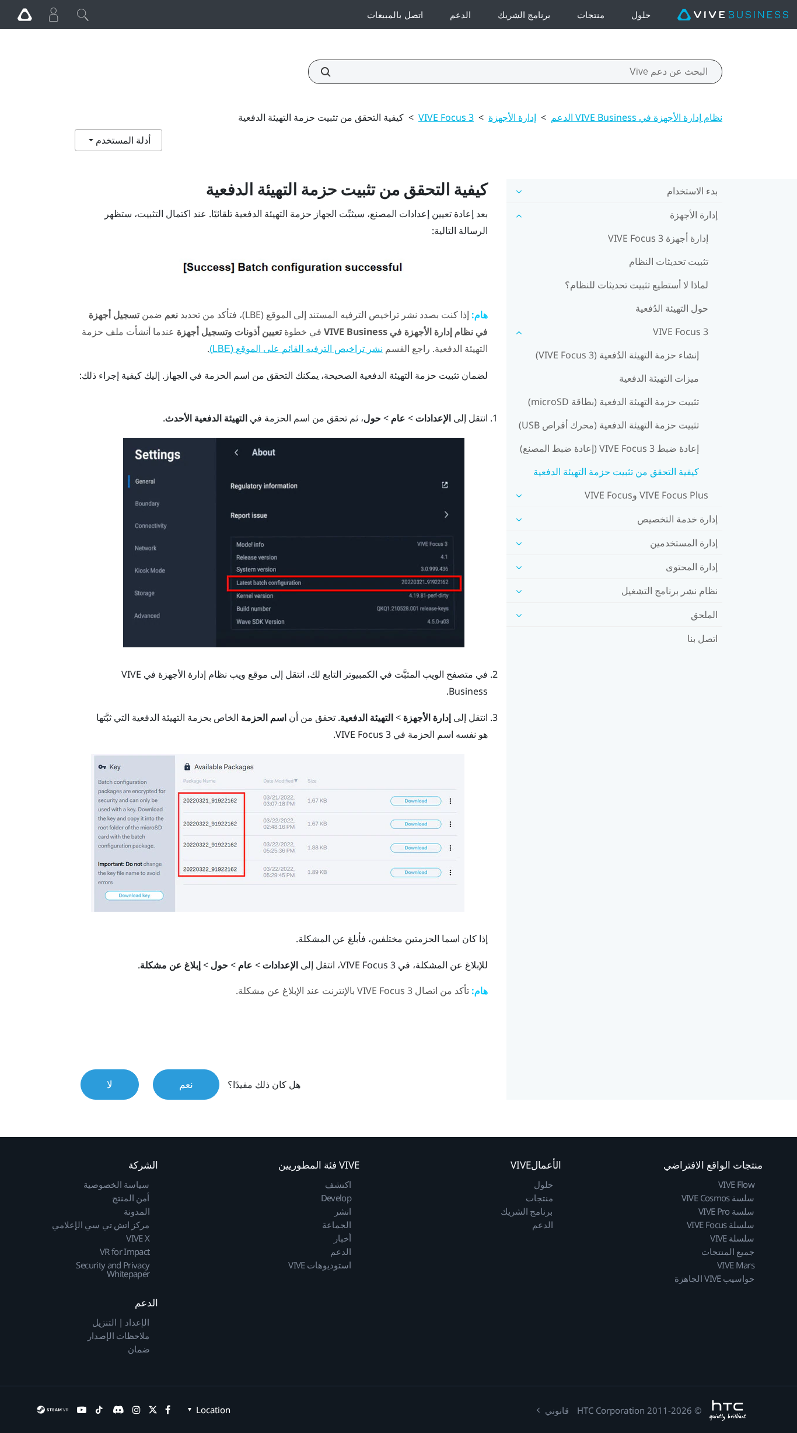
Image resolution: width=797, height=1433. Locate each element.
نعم (186, 1084)
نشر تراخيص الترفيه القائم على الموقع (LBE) (296, 349)
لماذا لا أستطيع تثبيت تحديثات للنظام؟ (636, 284)
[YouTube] (81, 1409)
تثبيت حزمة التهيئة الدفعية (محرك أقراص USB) (609, 425)
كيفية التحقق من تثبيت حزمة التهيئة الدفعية (616, 471)
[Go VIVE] (24, 14)
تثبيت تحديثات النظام (668, 261)
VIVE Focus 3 (446, 117)
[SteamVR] (52, 1410)
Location (213, 1409)
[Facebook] (167, 1409)
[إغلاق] (82, 14)
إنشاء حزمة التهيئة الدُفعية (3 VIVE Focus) (617, 354)
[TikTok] (99, 1409)
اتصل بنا (702, 638)
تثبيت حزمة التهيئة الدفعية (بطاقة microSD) (613, 401)
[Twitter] (153, 1410)
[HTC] (727, 1410)
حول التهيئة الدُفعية (671, 308)
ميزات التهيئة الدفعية (659, 378)
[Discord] (118, 1409)
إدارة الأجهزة (512, 117)
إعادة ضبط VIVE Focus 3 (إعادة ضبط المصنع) (609, 448)
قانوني (557, 1410)
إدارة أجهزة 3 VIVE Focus (658, 238)
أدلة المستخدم (122, 140)
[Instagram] (136, 1409)
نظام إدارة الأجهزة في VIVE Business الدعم (636, 117)
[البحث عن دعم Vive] (332, 71)
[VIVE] (732, 15)
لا (110, 1084)
